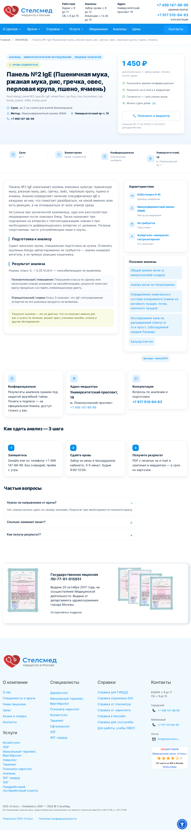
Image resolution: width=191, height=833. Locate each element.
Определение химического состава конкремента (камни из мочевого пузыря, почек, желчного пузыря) (154, 301)
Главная (5, 39)
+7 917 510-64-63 (147, 402)
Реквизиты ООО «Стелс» (18, 818)
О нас (7, 692)
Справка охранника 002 (115, 698)
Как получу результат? (24, 534)
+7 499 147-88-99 (83, 407)
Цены (136, 29)
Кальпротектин (142, 341)
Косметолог (11, 742)
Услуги (74, 29)
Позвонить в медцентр (153, 116)
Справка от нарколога (114, 710)
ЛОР (6, 747)
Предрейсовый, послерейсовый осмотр (20, 789)
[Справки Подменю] (62, 29)
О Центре (10, 29)
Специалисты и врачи (19, 698)
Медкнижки (98, 29)
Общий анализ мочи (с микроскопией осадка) (148, 272)
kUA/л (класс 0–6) (149, 194)
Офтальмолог (60, 726)
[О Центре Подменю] (20, 29)
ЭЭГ (6, 782)
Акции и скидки (14, 716)
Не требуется (146, 223)
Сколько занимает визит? (26, 522)
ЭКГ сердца (11, 778)
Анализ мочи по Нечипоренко (153, 284)
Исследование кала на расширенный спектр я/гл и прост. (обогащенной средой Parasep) (149, 325)
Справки (53, 29)
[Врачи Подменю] (39, 29)
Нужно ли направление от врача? (32, 502)
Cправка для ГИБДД (113, 692)
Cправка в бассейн (112, 716)
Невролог (10, 760)
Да (154, 103)
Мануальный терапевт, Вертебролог (19, 753)
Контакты (176, 29)
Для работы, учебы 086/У (116, 728)
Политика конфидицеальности (57, 818)
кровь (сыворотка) (25, 64)
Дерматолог (59, 693)
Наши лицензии (14, 704)
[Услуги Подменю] (82, 29)
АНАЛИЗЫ (21, 39)
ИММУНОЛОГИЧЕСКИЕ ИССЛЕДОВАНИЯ (47, 57)
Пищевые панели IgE (87, 57)
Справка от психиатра (114, 704)
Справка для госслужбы (115, 722)
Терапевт (9, 764)
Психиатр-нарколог (17, 769)
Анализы (120, 29)
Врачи (32, 29)
